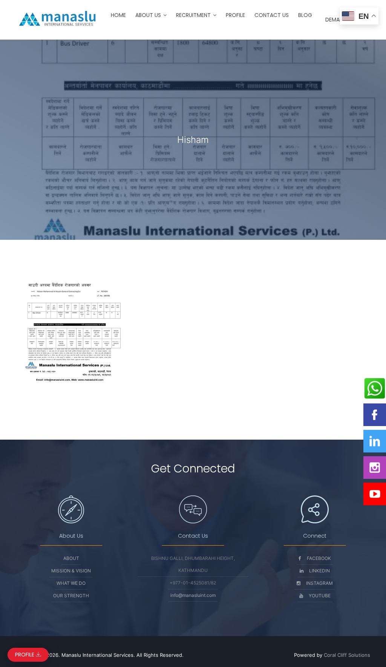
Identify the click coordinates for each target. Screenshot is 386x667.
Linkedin (319, 570)
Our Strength (71, 595)
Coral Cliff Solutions (347, 655)
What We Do (71, 583)
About (71, 558)
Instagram (319, 583)
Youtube (320, 595)
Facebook (319, 558)
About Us (148, 15)
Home (118, 15)
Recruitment (193, 15)
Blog (305, 15)
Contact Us (271, 15)
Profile (235, 15)
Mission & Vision (71, 570)
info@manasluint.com (193, 595)
